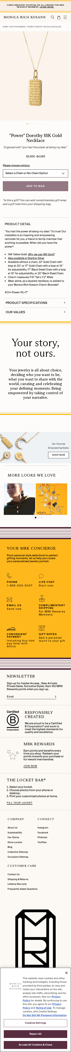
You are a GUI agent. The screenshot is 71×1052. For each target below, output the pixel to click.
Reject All (35, 1034)
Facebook (42, 833)
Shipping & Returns (18, 879)
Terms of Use (43, 1008)
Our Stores (13, 837)
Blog (10, 847)
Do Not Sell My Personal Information (45, 1015)
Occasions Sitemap (18, 857)
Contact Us (14, 874)
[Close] (66, 973)
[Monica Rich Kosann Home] (24, 17)
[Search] (53, 17)
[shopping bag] (59, 17)
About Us (12, 828)
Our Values (15, 312)
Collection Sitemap (18, 852)
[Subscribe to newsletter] (55, 696)
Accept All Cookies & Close (35, 1045)
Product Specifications (26, 303)
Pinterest (42, 837)
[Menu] (65, 17)
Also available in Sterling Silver (26, 258)
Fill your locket (20, 803)
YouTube (42, 842)
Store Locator (15, 842)
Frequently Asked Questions (22, 889)
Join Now (30, 766)
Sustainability (15, 833)
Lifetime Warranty (17, 884)
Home (5, 26)
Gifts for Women (17, 26)
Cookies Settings (35, 1023)
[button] (58, 17)
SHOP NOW (58, 455)
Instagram (42, 828)
